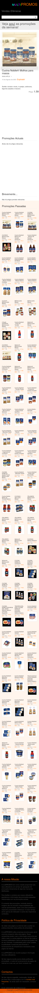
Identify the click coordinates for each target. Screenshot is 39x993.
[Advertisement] (19, 113)
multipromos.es (19, 992)
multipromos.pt (8, 992)
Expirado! (21, 79)
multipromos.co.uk (31, 992)
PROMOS (29, 4)
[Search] (35, 17)
